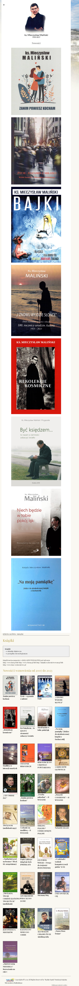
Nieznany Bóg (43, 895)
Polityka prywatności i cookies (59, 985)
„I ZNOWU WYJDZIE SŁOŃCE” (59, 700)
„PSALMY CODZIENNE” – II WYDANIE (62, 797)
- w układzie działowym (13, 651)
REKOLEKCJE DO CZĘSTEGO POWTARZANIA (45, 765)
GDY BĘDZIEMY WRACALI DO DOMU (26, 898)
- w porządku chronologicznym (16, 654)
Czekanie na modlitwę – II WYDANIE (25, 830)
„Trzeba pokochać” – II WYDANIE (43, 797)
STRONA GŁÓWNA (9, 634)
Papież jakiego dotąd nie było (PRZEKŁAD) (26, 862)
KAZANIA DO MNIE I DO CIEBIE (25, 932)
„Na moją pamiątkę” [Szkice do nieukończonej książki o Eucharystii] (62, 734)
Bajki (40, 698)
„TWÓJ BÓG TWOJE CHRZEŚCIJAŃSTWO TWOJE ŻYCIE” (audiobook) (11, 898)
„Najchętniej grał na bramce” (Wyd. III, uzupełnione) (10, 861)
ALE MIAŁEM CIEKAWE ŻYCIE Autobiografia (44, 934)
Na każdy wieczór (62, 828)
